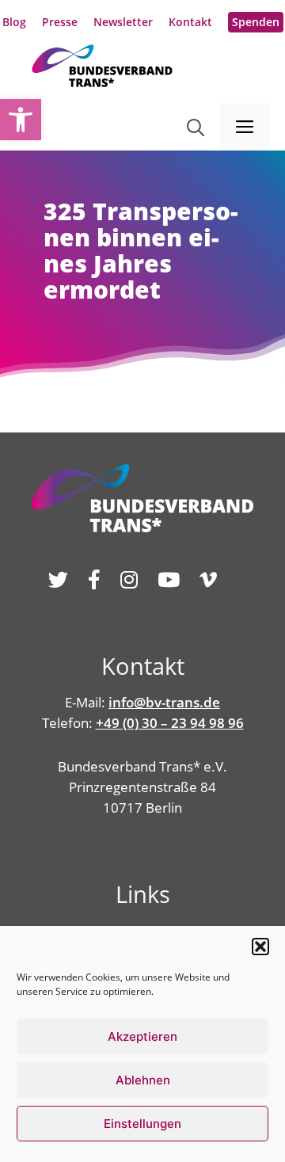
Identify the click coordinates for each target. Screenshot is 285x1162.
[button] (260, 946)
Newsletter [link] (123, 21)
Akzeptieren (142, 1036)
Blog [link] (14, 21)
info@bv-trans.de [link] (164, 702)
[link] (20, 119)
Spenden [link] (255, 21)
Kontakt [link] (190, 21)
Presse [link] (60, 21)
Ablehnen (143, 1080)
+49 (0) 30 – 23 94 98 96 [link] (170, 723)
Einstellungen (142, 1123)
